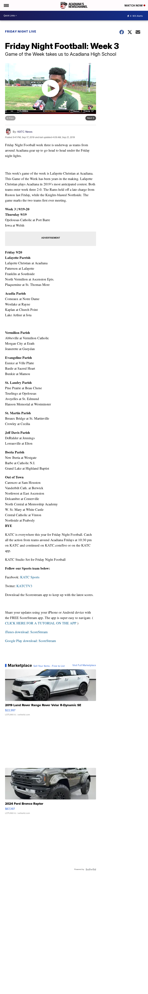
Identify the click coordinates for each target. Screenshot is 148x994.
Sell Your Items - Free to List (49, 666)
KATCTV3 (24, 586)
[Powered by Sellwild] (91, 869)
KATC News (24, 131)
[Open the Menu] (6, 5)
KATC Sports (29, 577)
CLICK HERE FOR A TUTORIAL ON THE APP (40, 623)
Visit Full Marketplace (84, 665)
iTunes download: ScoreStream (26, 632)
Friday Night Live (20, 31)
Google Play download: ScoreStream (30, 640)
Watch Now (133, 5)
